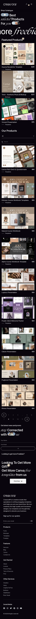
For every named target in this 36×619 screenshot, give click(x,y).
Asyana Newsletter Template (12, 67)
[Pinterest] (14, 608)
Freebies (5, 538)
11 (22, 419)
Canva (5, 552)
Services (5, 547)
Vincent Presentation (9, 122)
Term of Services (8, 571)
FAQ (4, 574)
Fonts (5, 531)
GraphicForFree (8, 588)
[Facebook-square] (4, 608)
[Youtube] (21, 608)
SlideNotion (6, 593)
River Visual (6, 595)
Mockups (7, 97)
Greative (5, 583)
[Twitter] (11, 608)
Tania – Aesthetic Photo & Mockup (14, 95)
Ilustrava (5, 590)
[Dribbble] (17, 608)
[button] (31, 4)
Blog (4, 550)
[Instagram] (7, 608)
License (5, 566)
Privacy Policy (7, 569)
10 (18, 419)
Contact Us (6, 555)
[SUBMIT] (18, 448)
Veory (5, 585)
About (5, 564)
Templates (8, 69)
